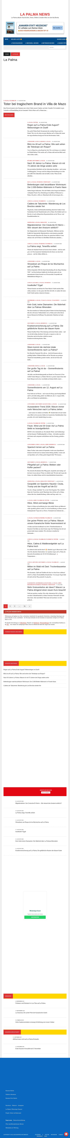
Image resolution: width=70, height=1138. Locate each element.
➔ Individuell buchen (31, 43)
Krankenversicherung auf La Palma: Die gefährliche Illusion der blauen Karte (38, 850)
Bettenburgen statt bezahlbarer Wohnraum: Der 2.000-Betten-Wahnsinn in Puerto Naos (30, 681)
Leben (47, 444)
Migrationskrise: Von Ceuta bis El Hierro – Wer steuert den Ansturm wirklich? (38, 803)
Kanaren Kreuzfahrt (12, 1032)
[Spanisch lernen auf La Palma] (15, 455)
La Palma (6, 100)
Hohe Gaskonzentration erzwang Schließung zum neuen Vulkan (34, 1022)
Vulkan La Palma (46, 300)
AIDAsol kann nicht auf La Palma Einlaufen (26, 1039)
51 (24, 606)
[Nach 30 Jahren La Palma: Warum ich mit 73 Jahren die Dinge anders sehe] (15, 171)
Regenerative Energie (34, 584)
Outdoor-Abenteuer (11, 1094)
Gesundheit (35, 160)
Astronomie (31, 141)
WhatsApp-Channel (17, 1109)
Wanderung (42, 201)
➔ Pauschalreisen (16, 43)
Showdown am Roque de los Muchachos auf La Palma (32, 822)
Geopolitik (30, 222)
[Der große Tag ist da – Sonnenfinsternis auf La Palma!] (15, 376)
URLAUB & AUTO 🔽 (16, 39)
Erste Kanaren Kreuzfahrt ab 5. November (28, 1048)
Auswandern (31, 404)
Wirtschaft (47, 182)
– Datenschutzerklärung (15, 1120)
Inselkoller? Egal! (35, 285)
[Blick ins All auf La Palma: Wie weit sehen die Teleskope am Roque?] (15, 152)
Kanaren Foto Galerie (11, 1098)
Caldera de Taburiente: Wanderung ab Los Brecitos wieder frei (22, 685)
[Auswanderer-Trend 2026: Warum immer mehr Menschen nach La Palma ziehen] (15, 415)
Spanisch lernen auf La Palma (40, 447)
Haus (28, 182)
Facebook (38, 1134)
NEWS (6, 39)
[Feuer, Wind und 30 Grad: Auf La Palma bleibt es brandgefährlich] (15, 434)
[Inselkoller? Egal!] (15, 293)
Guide (37, 444)
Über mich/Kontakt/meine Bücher (15, 1124)
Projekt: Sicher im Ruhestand (13, 1113)
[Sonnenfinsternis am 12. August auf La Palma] (15, 395)
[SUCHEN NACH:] (57, 47)
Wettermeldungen (44, 623)
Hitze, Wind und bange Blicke (40, 503)
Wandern (8, 996)
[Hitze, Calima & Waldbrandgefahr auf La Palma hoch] (15, 550)
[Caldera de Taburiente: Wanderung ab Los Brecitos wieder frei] (15, 212)
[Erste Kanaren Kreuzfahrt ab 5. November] (9, 1050)
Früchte (35, 562)
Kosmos (42, 141)
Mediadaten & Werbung (12, 1128)
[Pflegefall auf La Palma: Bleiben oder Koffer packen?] (15, 473)
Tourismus (40, 182)
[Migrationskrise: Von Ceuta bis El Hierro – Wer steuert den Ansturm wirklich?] (15, 233)
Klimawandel (47, 404)
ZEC (8, 624)
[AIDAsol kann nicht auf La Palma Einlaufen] (7, 1041)
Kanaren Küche (10, 1090)
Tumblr (61, 1134)
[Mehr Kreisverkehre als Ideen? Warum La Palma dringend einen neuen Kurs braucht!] (15, 593)
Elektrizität (31, 583)
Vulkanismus (56, 300)
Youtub (47, 1134)
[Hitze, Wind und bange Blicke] (15, 511)
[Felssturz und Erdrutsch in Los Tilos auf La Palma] (9, 1005)
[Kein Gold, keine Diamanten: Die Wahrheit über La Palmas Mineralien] (15, 311)
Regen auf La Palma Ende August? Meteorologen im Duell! (21, 669)
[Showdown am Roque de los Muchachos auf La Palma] (15, 272)
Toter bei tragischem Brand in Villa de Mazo (35, 104)
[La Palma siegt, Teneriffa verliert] (15, 254)
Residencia (44, 323)
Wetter (35, 122)
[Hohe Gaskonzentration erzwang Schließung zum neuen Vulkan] (9, 1024)
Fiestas (37, 366)
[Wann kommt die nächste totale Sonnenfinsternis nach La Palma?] (15, 355)
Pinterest (14, 1105)
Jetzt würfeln (45, 792)
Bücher (29, 160)
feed (45, 1136)
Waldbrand (12, 100)
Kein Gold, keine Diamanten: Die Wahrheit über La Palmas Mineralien (36, 841)
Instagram (21, 1105)
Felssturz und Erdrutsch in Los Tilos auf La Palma (30, 1003)
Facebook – (9, 1105)
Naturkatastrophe (39, 518)
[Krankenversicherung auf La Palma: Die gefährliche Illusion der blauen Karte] (15, 334)
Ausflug (37, 141)
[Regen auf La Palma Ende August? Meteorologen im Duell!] (15, 133)
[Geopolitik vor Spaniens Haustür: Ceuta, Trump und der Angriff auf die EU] (15, 492)
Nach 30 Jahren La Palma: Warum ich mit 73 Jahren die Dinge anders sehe (26, 677)
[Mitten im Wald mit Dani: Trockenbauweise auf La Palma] (15, 573)
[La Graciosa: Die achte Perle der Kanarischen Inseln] (9, 1014)
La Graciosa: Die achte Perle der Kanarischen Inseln (31, 1012)
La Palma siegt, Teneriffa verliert (41, 246)
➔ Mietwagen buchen (47, 43)
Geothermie (31, 300)
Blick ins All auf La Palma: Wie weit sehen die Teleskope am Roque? (24, 673)
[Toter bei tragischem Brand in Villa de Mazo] (35, 98)
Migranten (43, 222)
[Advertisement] (35, 770)
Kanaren (35, 282)
